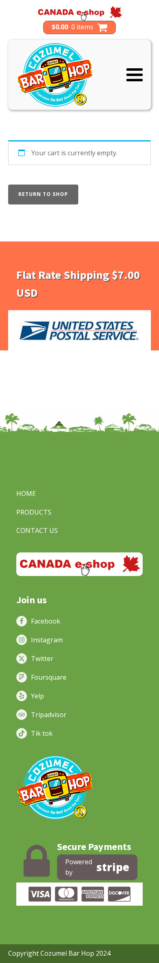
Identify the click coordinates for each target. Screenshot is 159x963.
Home (26, 493)
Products (33, 512)
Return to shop (43, 194)
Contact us (37, 530)
